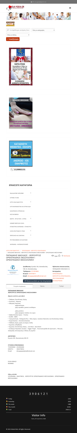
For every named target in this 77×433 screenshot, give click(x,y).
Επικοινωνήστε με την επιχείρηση (38, 281)
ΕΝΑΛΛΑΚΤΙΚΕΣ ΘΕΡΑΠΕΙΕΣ (17, 193)
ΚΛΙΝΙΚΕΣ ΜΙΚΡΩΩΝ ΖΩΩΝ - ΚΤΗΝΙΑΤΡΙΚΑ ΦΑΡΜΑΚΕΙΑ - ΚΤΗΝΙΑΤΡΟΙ (20, 224)
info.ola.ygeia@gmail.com (39, 2)
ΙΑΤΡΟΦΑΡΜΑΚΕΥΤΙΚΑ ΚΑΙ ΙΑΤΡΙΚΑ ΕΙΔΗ (20, 206)
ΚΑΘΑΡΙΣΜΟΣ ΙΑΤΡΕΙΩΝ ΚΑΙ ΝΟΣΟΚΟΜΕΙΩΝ (17, 212)
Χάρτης (42, 286)
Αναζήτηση (13, 39)
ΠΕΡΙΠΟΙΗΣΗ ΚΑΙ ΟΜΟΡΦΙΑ (17, 235)
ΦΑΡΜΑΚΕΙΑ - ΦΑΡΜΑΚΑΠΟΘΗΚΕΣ (19, 244)
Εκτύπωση (66, 256)
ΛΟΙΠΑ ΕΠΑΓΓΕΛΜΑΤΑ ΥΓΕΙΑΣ (17, 231)
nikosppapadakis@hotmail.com (36, 276)
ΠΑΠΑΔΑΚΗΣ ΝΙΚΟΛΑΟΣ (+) (61, 269)
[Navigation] (70, 8)
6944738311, (21, 376)
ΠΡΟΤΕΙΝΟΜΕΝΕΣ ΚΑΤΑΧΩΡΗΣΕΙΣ (19, 240)
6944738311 (32, 274)
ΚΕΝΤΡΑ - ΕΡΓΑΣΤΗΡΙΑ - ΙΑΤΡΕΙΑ (18, 219)
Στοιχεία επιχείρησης (20, 286)
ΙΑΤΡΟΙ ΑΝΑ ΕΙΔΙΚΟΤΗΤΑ (16, 202)
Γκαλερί (61, 286)
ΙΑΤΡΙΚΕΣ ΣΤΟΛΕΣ (14, 198)
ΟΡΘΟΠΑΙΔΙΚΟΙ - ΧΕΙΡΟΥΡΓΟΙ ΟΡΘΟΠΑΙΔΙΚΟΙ (34, 250)
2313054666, (12, 376)
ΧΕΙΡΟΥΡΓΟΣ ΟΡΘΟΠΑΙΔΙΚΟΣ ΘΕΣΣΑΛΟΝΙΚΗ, (39, 376)
